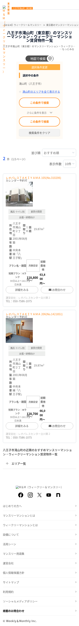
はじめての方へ (12, 506)
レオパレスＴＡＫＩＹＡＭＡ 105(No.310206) (33, 177)
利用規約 (8, 592)
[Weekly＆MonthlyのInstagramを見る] (30, 495)
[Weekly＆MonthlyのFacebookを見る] (20, 495)
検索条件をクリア (39, 133)
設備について (11, 534)
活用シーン (9, 544)
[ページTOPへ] (73, 620)
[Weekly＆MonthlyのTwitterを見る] (39, 495)
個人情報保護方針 (13, 573)
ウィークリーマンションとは (20, 525)
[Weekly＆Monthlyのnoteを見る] (58, 495)
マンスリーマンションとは (19, 515)
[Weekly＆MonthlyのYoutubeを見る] (48, 495)
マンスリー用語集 (13, 553)
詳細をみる (22, 290)
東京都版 (8, 8)
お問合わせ (59, 290)
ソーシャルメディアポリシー (20, 601)
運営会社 (8, 563)
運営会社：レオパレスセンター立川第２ (28, 297)
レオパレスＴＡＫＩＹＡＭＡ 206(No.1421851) (34, 314)
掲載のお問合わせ (13, 611)
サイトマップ (11, 582)
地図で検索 (38, 58)
